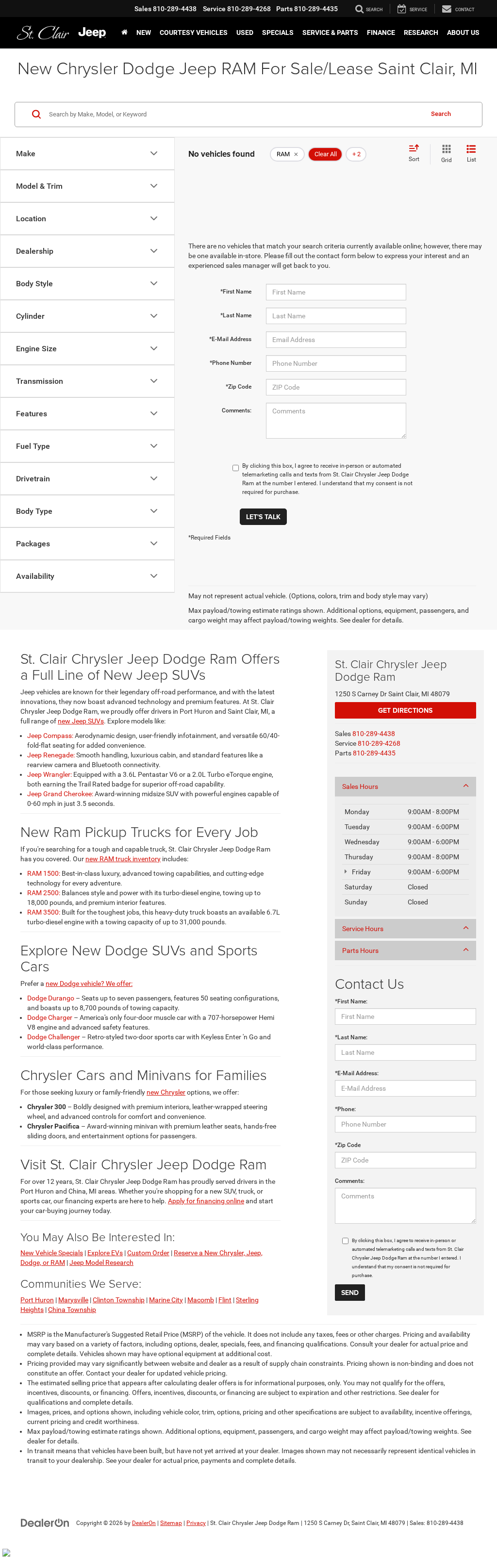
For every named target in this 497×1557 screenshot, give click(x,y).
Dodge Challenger (53, 1037)
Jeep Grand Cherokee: (60, 794)
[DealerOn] (45, 1522)
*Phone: (345, 1109)
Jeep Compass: (50, 735)
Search (441, 113)
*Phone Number (230, 363)
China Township (72, 1309)
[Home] (124, 32)
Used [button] (244, 32)
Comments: (236, 410)
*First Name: (351, 1001)
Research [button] (421, 32)
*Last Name (235, 315)
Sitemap (171, 1523)
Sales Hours (360, 786)
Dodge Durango (50, 998)
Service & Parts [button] (330, 32)
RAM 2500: (43, 893)
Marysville (73, 1300)
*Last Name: (351, 1037)
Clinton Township (119, 1300)
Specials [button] (278, 32)
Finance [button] (381, 32)
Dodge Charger (49, 1017)
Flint (225, 1300)
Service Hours (362, 929)
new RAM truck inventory (123, 859)
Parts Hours (360, 950)
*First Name (235, 291)
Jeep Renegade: (51, 755)
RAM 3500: (43, 912)
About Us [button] (463, 32)
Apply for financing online (206, 1201)
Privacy (196, 1523)
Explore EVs (105, 1253)
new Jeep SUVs (81, 721)
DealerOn (144, 1523)
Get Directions (405, 710)
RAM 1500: (43, 873)
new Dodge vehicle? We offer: (89, 983)
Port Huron (37, 1300)
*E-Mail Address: (357, 1073)
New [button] (143, 32)
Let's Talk (263, 517)
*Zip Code (238, 386)
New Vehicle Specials (51, 1253)
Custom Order (148, 1253)
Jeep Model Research (101, 1262)
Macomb (200, 1300)
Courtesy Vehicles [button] (194, 32)
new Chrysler (166, 1092)
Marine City (166, 1300)
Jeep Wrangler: (49, 774)
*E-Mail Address (230, 339)
